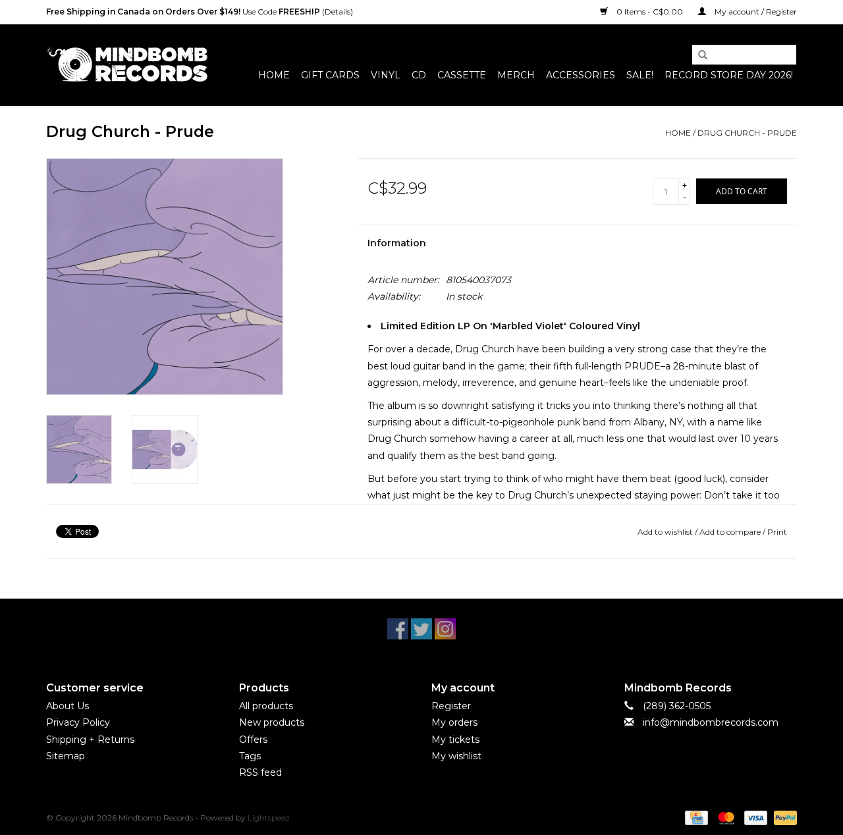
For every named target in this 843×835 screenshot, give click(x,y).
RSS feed (260, 772)
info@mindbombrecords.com (710, 722)
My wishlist (456, 756)
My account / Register (755, 11)
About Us (67, 706)
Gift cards (330, 75)
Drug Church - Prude (747, 133)
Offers (253, 739)
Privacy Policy (78, 722)
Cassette (461, 75)
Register (451, 706)
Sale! (639, 75)
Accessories (580, 75)
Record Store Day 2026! (729, 75)
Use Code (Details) (199, 11)
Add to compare (731, 532)
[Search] (698, 55)
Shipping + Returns (90, 739)
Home (274, 75)
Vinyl (385, 75)
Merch (516, 75)
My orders (454, 722)
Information (396, 243)
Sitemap (65, 756)
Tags (250, 756)
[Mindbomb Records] (126, 65)
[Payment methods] (694, 817)
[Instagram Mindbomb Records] (445, 628)
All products (266, 706)
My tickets (455, 739)
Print (777, 532)
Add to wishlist (665, 532)
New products (271, 722)
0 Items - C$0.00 (649, 11)
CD (419, 75)
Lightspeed (268, 817)
